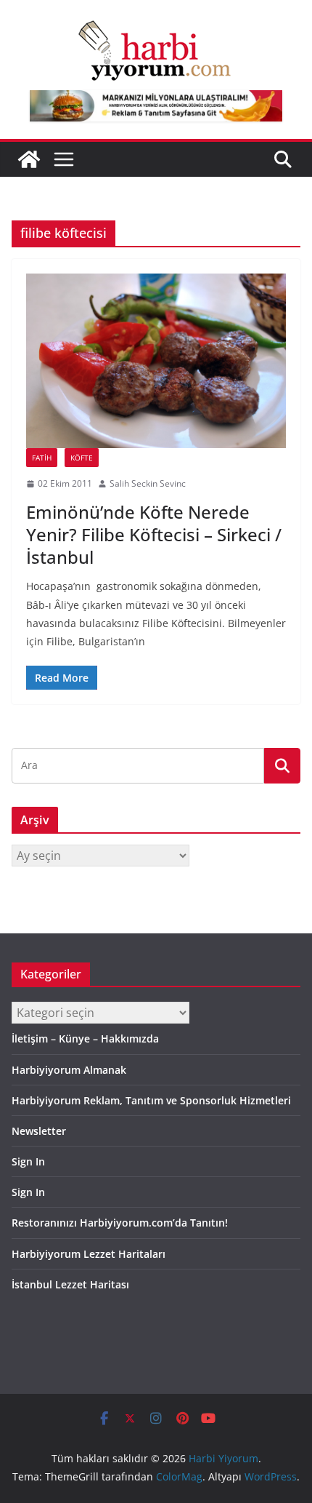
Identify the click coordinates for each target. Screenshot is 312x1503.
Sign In (28, 1161)
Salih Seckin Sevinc (148, 483)
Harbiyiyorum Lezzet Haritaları (88, 1254)
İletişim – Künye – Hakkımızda (85, 1038)
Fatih (42, 458)
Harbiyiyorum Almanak (69, 1070)
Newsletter (39, 1131)
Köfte (81, 458)
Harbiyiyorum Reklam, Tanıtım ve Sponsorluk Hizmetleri (151, 1100)
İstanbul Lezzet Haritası (70, 1284)
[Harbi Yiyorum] (29, 159)
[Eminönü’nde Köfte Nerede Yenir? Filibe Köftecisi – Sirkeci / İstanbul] (156, 361)
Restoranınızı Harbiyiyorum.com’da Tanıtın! (120, 1222)
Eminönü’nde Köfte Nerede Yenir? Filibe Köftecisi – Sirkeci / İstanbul (154, 534)
